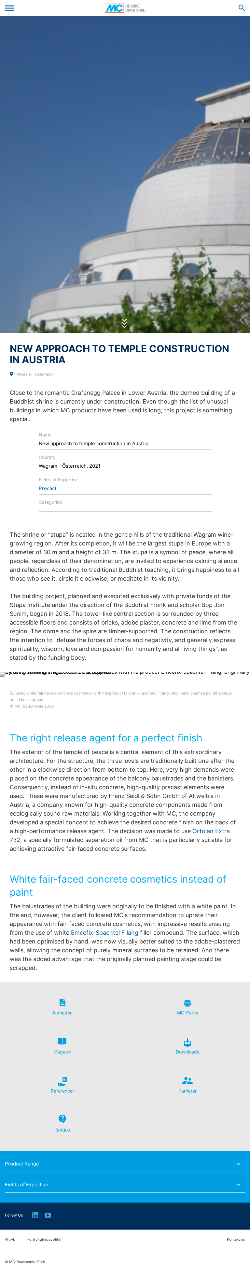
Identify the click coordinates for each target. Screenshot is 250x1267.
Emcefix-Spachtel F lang (104, 932)
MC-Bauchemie (125, 8)
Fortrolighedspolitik (44, 1239)
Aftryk (10, 1239)
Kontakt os (236, 1239)
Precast (47, 488)
